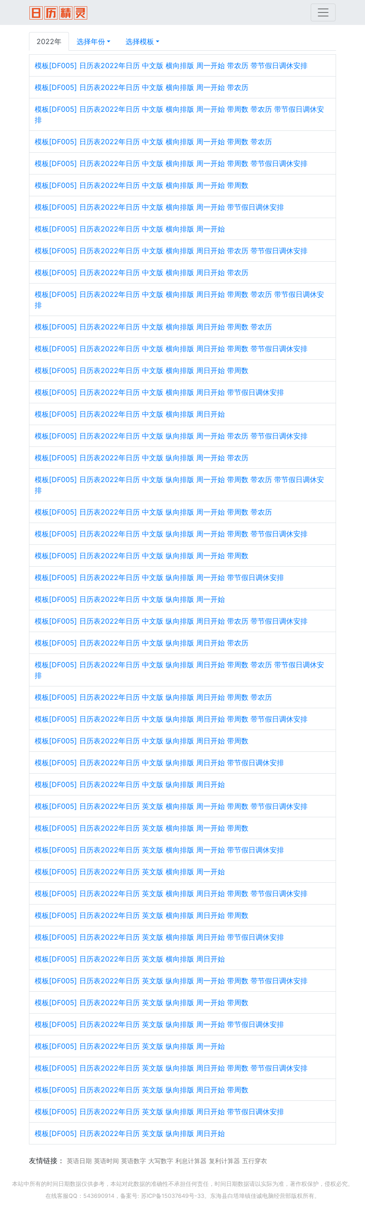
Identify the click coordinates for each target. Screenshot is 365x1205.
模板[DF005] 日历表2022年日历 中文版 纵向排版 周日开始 (130, 784)
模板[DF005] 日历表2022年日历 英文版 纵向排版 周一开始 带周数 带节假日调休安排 (171, 980)
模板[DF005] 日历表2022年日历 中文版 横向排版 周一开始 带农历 (141, 87)
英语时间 (106, 1160)
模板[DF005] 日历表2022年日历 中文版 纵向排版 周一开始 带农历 (141, 457)
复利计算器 (224, 1160)
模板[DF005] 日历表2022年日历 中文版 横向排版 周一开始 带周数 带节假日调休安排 (171, 163)
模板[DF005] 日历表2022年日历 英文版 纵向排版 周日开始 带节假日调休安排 (159, 1111)
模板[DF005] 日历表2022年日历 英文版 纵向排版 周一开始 (130, 1046)
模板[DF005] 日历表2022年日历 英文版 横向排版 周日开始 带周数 (141, 915)
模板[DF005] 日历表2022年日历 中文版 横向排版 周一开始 (130, 228)
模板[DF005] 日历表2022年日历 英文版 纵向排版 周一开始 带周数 (141, 1002)
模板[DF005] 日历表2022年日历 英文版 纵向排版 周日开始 (130, 1133)
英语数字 (133, 1160)
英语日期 (79, 1160)
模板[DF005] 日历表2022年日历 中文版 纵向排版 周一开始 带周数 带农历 (153, 511)
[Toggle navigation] (323, 12)
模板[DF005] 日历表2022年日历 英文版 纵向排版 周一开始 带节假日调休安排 (159, 1024)
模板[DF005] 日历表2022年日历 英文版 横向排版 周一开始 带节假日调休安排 (159, 849)
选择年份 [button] (91, 41)
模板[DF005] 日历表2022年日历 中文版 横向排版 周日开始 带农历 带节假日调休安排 (171, 250)
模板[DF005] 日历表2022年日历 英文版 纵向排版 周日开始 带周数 (141, 1089)
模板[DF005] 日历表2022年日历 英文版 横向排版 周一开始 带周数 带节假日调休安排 (171, 806)
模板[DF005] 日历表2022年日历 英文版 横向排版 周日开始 (130, 958)
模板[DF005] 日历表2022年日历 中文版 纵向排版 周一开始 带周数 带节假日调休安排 (171, 533)
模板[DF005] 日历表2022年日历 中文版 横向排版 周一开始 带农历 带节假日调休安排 (171, 65)
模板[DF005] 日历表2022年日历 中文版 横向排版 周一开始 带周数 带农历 (153, 141)
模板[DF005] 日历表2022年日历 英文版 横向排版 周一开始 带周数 (141, 828)
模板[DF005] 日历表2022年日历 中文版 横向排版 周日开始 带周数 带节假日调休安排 (171, 348)
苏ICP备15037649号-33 (172, 1196)
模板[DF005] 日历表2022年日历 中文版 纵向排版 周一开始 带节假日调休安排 (159, 577)
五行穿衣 (254, 1160)
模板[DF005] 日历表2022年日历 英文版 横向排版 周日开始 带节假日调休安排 (159, 937)
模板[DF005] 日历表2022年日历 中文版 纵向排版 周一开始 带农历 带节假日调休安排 (171, 435)
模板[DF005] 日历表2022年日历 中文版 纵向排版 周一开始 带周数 (141, 555)
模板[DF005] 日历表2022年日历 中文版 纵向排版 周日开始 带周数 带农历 (153, 697)
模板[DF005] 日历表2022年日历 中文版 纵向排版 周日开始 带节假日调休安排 (159, 762)
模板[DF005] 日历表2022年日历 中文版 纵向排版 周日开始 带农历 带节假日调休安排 (171, 621)
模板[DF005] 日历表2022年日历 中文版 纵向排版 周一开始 (130, 599)
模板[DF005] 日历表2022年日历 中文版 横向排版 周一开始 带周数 (141, 185)
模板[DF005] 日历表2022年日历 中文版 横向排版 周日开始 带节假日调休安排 (159, 392)
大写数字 (160, 1160)
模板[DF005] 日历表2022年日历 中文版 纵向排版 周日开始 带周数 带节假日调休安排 (171, 718)
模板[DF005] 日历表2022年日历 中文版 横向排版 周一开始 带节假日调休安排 (159, 207)
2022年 (48, 41)
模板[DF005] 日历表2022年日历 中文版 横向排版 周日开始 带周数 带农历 (153, 326)
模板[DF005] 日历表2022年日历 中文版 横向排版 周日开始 (130, 414)
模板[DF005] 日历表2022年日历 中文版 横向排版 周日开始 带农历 (141, 272)
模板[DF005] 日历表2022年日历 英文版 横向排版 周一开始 (130, 871)
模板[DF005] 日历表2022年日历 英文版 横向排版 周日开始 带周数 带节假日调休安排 (171, 893)
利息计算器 (191, 1160)
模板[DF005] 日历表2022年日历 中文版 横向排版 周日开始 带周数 (141, 370)
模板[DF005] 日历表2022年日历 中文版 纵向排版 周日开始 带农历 (141, 642)
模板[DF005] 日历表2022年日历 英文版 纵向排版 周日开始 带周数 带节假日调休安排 (171, 1067)
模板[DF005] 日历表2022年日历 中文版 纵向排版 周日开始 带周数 (141, 740)
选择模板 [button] (140, 41)
